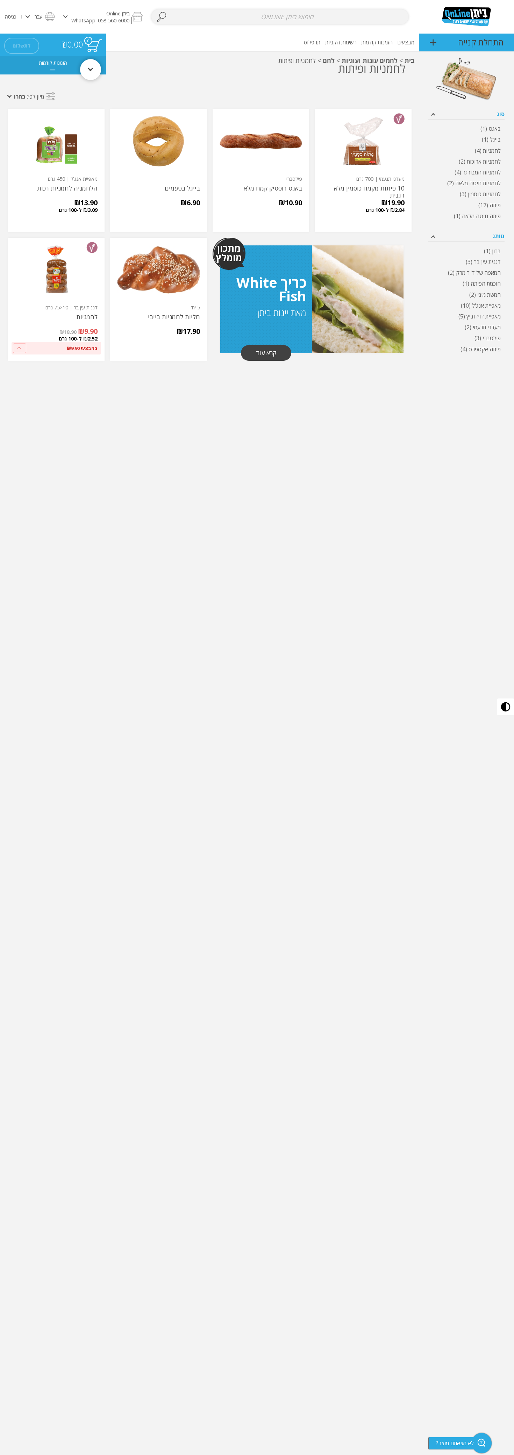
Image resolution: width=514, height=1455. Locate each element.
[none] (363, 170)
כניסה (10, 16)
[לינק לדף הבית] (466, 16)
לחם (329, 60)
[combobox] (279, 16)
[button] (103, 16)
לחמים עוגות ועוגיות (370, 60)
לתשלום (21, 45)
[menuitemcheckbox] (466, 129)
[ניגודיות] (505, 706)
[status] (94, 45)
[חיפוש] (161, 16)
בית (409, 60)
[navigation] (466, 42)
